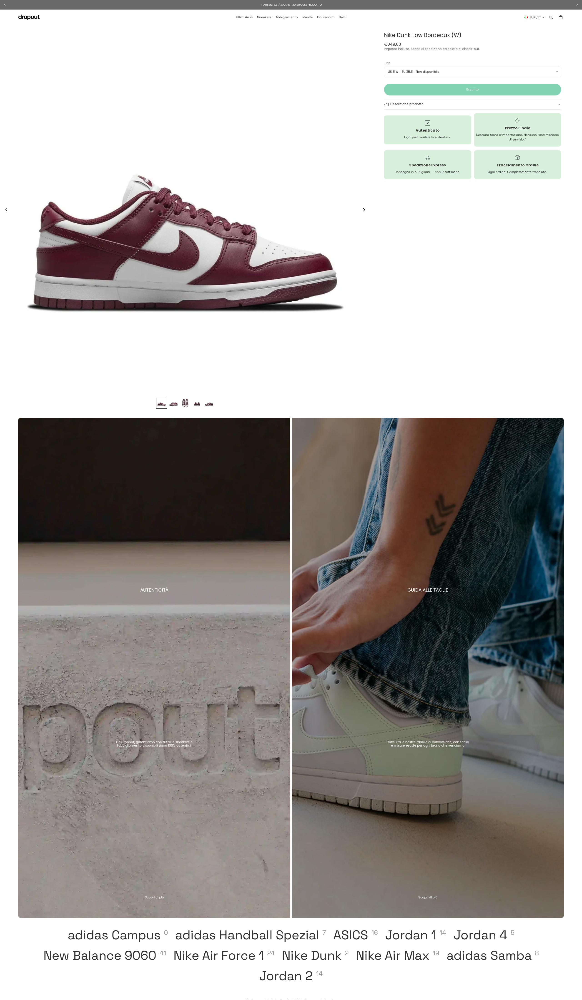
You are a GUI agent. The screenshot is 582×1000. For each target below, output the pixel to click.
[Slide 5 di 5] (209, 403)
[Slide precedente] (5, 210)
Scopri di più (154, 897)
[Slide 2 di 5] (173, 403)
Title (387, 63)
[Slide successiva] (365, 210)
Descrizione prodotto (407, 104)
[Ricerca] (551, 17)
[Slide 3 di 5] (185, 403)
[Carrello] (561, 17)
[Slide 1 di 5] (162, 403)
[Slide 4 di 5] (197, 403)
